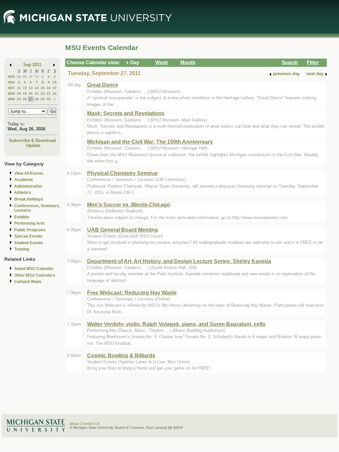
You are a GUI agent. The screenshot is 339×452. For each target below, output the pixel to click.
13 (31, 88)
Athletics (22, 192)
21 (37, 93)
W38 (11, 93)
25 (19, 99)
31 (37, 76)
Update (33, 145)
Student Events (28, 243)
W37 (11, 88)
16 (49, 88)
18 (19, 93)
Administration (28, 186)
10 (55, 82)
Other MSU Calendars (34, 275)
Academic (23, 179)
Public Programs (30, 230)
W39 (11, 99)
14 (37, 88)
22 (43, 93)
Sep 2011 (32, 64)
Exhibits (21, 217)
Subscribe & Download (32, 140)
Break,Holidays (28, 199)
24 (55, 93)
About (74, 424)
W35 (11, 76)
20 (31, 93)
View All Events (28, 173)
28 (19, 76)
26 (25, 99)
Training (21, 249)
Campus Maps (27, 281)
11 (19, 88)
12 (25, 88)
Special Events (28, 236)
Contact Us (91, 424)
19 (25, 93)
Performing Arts (29, 223)
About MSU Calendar (34, 268)
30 (31, 76)
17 (55, 88)
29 (25, 76)
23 (49, 93)
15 (43, 88)
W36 (11, 82)
